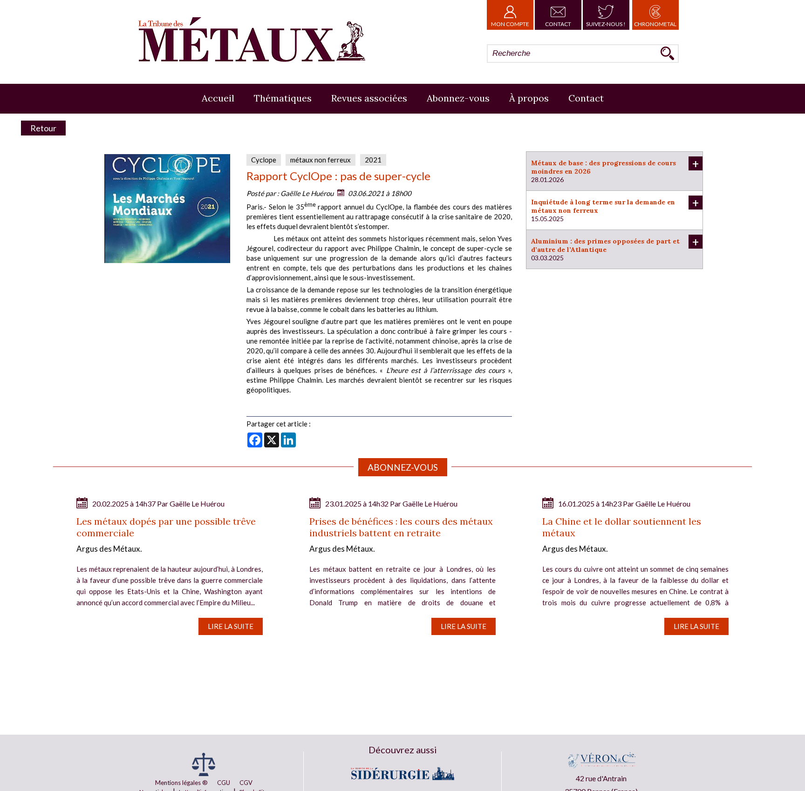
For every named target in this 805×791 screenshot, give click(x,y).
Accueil (218, 98)
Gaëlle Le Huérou (307, 193)
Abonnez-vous (458, 98)
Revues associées (369, 98)
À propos (529, 98)
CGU (223, 782)
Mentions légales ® (181, 782)
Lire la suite (230, 626)
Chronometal (655, 23)
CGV (245, 782)
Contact (558, 23)
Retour (43, 128)
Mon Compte (510, 23)
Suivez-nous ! (606, 23)
